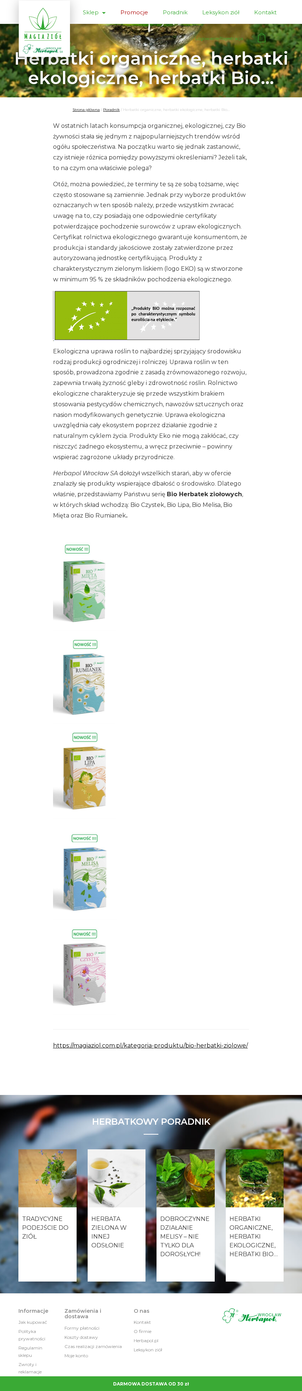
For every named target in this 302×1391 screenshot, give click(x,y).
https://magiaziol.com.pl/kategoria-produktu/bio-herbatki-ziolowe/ (150, 1045)
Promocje (134, 12)
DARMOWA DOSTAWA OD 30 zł (151, 1384)
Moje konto (76, 1355)
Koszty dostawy (81, 1337)
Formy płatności (81, 1328)
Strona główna (86, 109)
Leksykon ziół (220, 12)
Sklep (91, 12)
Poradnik (175, 12)
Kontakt (265, 12)
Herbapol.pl (146, 1340)
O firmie (142, 1331)
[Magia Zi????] (44, 28)
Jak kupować (32, 1322)
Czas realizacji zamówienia (93, 1346)
